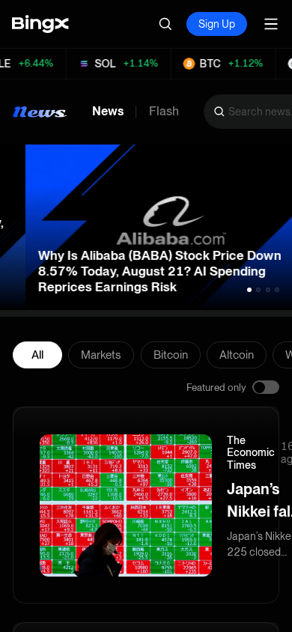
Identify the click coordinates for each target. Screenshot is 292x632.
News (108, 111)
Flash (164, 111)
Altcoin (236, 355)
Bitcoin (170, 355)
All (37, 355)
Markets (101, 355)
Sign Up (216, 24)
